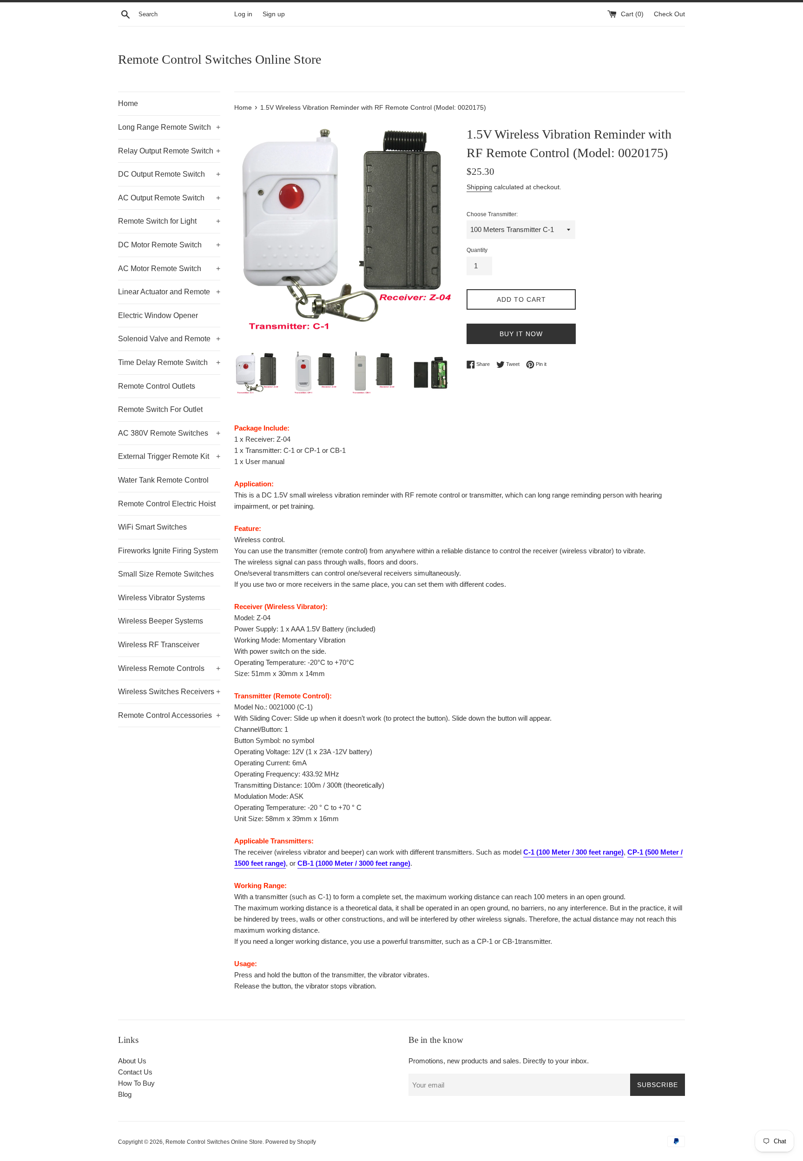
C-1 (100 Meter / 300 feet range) (573, 852)
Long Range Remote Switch (169, 127)
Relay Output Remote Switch (169, 151)
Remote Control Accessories (169, 715)
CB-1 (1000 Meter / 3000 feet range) (353, 863)
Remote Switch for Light (169, 221)
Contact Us (135, 1072)
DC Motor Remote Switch (169, 245)
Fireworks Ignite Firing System (168, 551)
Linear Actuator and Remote (169, 292)
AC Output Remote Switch (169, 198)
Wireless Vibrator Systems (161, 598)
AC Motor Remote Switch (169, 268)
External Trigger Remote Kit (169, 456)
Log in (243, 14)
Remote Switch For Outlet (160, 409)
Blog (125, 1094)
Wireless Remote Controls (169, 668)
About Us (132, 1061)
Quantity (477, 250)
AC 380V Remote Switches (169, 433)
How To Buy (136, 1083)
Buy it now (521, 334)
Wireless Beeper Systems (160, 621)
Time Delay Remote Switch (169, 362)
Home (128, 103)
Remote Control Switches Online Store (219, 59)
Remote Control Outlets (156, 386)
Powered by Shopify (290, 1142)
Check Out (669, 14)
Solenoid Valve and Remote (169, 339)
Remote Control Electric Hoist (167, 504)
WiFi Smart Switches (152, 527)
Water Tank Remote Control (163, 480)
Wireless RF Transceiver (158, 645)
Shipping (479, 187)
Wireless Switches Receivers (169, 692)
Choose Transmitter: (492, 214)
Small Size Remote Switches (166, 574)
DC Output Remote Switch (169, 174)
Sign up (274, 14)
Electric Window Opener (158, 315)
